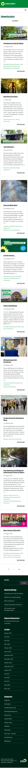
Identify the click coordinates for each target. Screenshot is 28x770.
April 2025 (7, 685)
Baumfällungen (7, 68)
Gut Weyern (6, 501)
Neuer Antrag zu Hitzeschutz (11, 530)
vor (19, 569)
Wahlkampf (7, 741)
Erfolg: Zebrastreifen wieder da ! (13, 604)
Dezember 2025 (8, 655)
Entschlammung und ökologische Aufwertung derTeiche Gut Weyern (13, 472)
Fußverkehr (6, 226)
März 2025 (7, 688)
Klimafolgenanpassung (8, 64)
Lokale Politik (12, 168)
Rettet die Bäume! (9, 601)
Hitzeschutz (10, 557)
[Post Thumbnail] (14, 33)
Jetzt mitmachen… (9, 147)
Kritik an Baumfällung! (10, 306)
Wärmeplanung (12, 386)
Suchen (6, 580)
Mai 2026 (7, 640)
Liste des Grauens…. (9, 256)
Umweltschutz (17, 66)
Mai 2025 (7, 681)
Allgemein (15, 21)
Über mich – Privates (10, 733)
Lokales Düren (10, 66)
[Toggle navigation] (25, 10)
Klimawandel (18, 557)
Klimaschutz (17, 64)
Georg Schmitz (10, 4)
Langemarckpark (16, 68)
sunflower (12, 760)
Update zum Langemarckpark (12, 597)
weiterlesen (21, 71)
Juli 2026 (6, 637)
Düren (5, 557)
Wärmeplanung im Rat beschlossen (10, 361)
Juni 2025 (7, 677)
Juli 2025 (6, 674)
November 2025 (8, 659)
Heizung (6, 386)
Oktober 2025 (8, 663)
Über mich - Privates (14, 119)
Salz (12, 230)
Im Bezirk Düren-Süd (13, 495)
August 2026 (7, 633)
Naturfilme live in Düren (10, 97)
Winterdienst (17, 230)
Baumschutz (7, 230)
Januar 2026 (7, 651)
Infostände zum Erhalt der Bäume (13, 43)
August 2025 (7, 670)
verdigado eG (10, 762)
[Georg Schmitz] (3, 4)
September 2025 (9, 666)
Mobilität (18, 168)
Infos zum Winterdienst (10, 205)
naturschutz (6, 503)
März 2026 (7, 644)
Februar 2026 (8, 648)
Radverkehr (17, 278)
